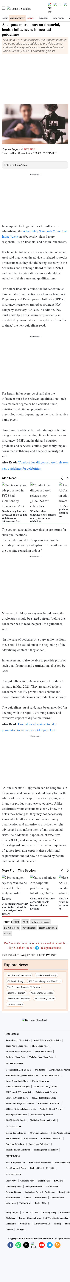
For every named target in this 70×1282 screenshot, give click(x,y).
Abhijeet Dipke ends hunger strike (21, 1109)
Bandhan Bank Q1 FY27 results (20, 1103)
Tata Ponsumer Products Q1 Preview (23, 986)
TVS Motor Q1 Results (16, 1120)
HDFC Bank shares (50, 1075)
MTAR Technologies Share (44, 1098)
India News (10, 1203)
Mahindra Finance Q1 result (43, 1120)
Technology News (33, 1192)
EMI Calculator (13, 1138)
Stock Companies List (15, 1162)
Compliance (11, 1223)
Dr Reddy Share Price (15, 1057)
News (30, 18)
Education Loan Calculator (18, 1149)
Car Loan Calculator (15, 1144)
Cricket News (52, 1186)
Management (17, 18)
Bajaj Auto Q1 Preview (46, 1092)
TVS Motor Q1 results (45, 998)
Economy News (57, 1197)
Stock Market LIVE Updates (18, 1069)
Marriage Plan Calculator (46, 1149)
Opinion (27, 1197)
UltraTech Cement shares (17, 1098)
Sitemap (57, 1223)
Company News (27, 1180)
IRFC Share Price (40, 1046)
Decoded (58, 18)
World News (49, 1192)
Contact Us (25, 1223)
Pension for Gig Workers (42, 1114)
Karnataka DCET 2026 (48, 1103)
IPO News (58, 1180)
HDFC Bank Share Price (18, 998)
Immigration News (33, 1186)
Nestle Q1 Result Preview (51, 1109)
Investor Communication (30, 1218)
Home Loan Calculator (39, 1144)
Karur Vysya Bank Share (17, 1081)
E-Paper (43, 18)
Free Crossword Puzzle (16, 1168)
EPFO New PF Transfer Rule (19, 1092)
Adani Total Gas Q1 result (45, 1086)
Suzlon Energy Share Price (18, 1040)
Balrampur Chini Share (16, 1114)
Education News (13, 1197)
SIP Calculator (30, 1138)
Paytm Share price (40, 1081)
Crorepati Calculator (39, 1133)
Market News (44, 1180)
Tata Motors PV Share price (18, 1051)
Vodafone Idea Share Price (41, 1057)
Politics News (25, 1203)
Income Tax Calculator (16, 1133)
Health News (40, 1197)
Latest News (11, 1180)
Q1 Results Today (15, 981)
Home (5, 18)
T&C (37, 1212)
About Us (26, 1212)
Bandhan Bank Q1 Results (19, 975)
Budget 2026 (36, 1168)
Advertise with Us (42, 1223)
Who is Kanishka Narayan (17, 1086)
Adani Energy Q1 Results (42, 992)
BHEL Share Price (43, 1051)
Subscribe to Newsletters (40, 1162)
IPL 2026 (50, 1168)
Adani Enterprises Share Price (47, 1040)
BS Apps (20, 1229)
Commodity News (13, 1186)
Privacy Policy (49, 1212)
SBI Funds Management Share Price (45, 981)
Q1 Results (40, 1069)
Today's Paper (12, 1212)
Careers (9, 1229)
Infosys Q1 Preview (16, 992)
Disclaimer (10, 1218)
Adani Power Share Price (17, 1046)
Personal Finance (15, 1004)
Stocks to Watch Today (46, 975)
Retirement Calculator (51, 1138)
